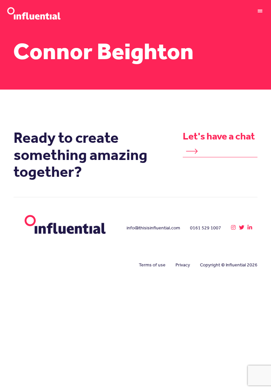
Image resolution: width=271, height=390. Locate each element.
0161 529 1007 (205, 228)
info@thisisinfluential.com (153, 228)
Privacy (182, 265)
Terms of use (152, 265)
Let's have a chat (219, 136)
